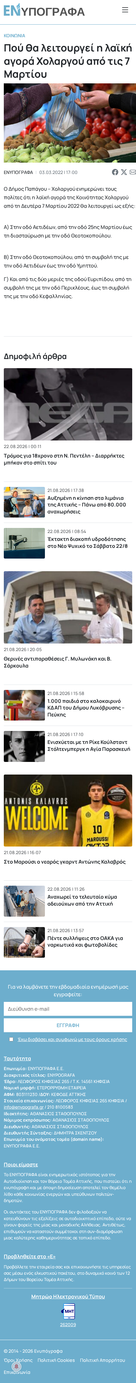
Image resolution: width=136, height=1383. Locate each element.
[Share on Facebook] (115, 172)
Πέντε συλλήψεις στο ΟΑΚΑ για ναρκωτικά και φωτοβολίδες (85, 942)
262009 (68, 1324)
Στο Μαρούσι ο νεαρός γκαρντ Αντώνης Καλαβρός (65, 861)
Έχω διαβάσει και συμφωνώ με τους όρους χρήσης (72, 1039)
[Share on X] (124, 172)
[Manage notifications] (16, 1367)
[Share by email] (133, 172)
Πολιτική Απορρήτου (102, 1360)
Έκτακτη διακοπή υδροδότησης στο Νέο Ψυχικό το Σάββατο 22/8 (87, 542)
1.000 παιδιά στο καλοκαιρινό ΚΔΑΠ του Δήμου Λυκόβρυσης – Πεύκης (86, 707)
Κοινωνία (14, 36)
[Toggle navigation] (125, 10)
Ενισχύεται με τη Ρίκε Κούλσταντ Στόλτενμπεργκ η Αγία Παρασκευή (88, 745)
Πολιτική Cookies (56, 1360)
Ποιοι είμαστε (21, 1164)
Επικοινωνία (17, 1372)
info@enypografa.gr (24, 1107)
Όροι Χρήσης (18, 1360)
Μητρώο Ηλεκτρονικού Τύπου (68, 1296)
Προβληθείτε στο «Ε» (30, 1256)
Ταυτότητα (17, 1058)
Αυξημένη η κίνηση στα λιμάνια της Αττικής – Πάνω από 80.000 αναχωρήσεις (86, 504)
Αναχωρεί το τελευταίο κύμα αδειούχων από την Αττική (82, 900)
